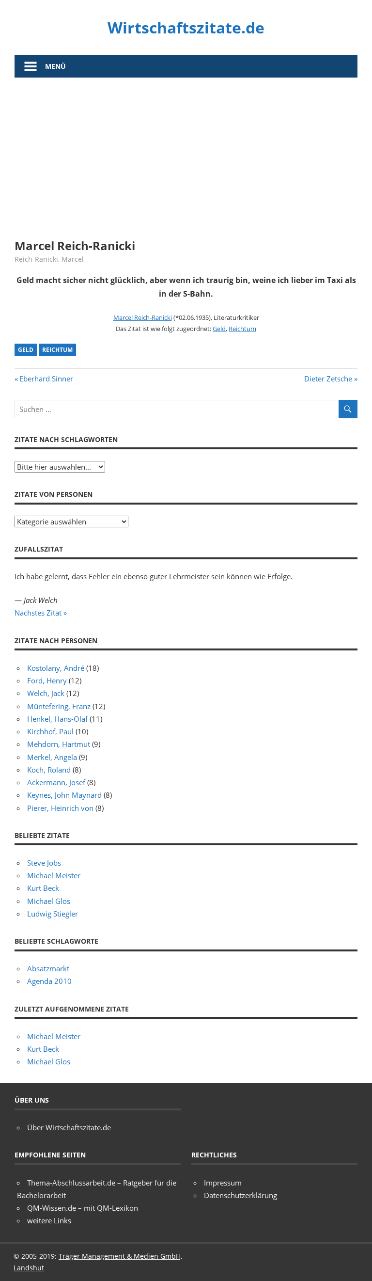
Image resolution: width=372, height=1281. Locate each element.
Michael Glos (48, 901)
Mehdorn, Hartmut (58, 744)
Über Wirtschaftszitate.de (69, 1127)
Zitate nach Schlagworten (66, 439)
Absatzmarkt (48, 968)
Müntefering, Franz (59, 706)
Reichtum (242, 328)
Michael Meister (53, 875)
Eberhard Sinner (46, 378)
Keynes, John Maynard (64, 795)
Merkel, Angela (52, 757)
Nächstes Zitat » (41, 612)
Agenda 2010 (49, 981)
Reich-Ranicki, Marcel (49, 259)
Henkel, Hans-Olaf (57, 719)
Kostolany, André (55, 668)
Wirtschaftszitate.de (186, 27)
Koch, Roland (49, 770)
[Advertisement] (186, 150)
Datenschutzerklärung (240, 1195)
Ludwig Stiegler (52, 913)
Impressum (223, 1182)
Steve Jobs (44, 863)
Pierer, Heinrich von (60, 808)
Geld (219, 328)
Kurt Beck (43, 888)
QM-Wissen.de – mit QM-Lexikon (82, 1208)
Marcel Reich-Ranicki (142, 317)
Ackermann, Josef (56, 782)
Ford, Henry (47, 680)
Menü (55, 66)
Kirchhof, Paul (50, 731)
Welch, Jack (45, 693)
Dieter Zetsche (328, 378)
